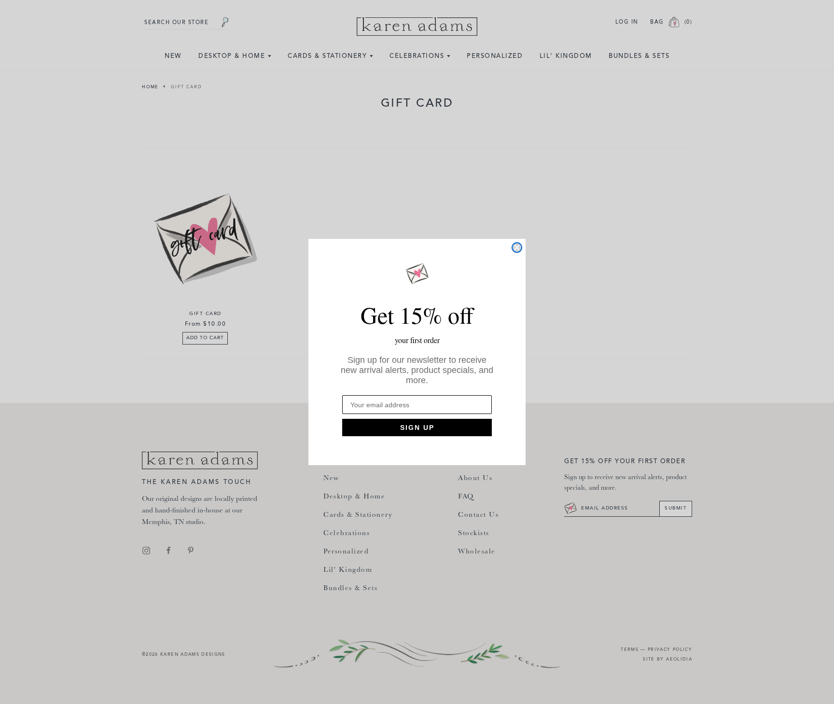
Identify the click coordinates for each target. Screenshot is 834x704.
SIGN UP (417, 427)
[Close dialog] (517, 247)
